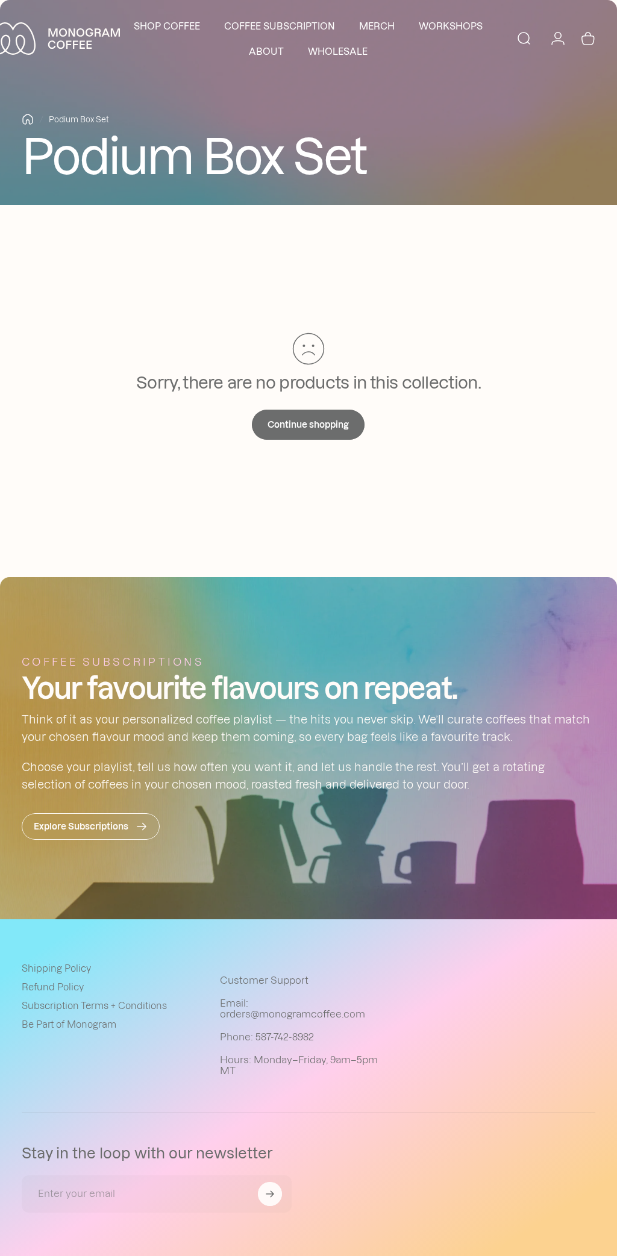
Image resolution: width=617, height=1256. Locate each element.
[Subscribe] (270, 1194)
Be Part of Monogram (69, 1024)
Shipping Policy (56, 968)
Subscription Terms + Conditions (94, 1006)
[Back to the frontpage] (28, 119)
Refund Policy (53, 987)
